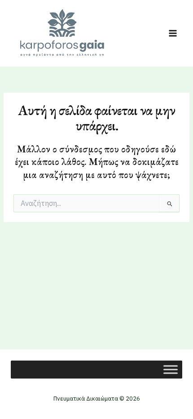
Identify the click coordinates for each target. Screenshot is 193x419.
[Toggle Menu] (170, 369)
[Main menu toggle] (172, 33)
